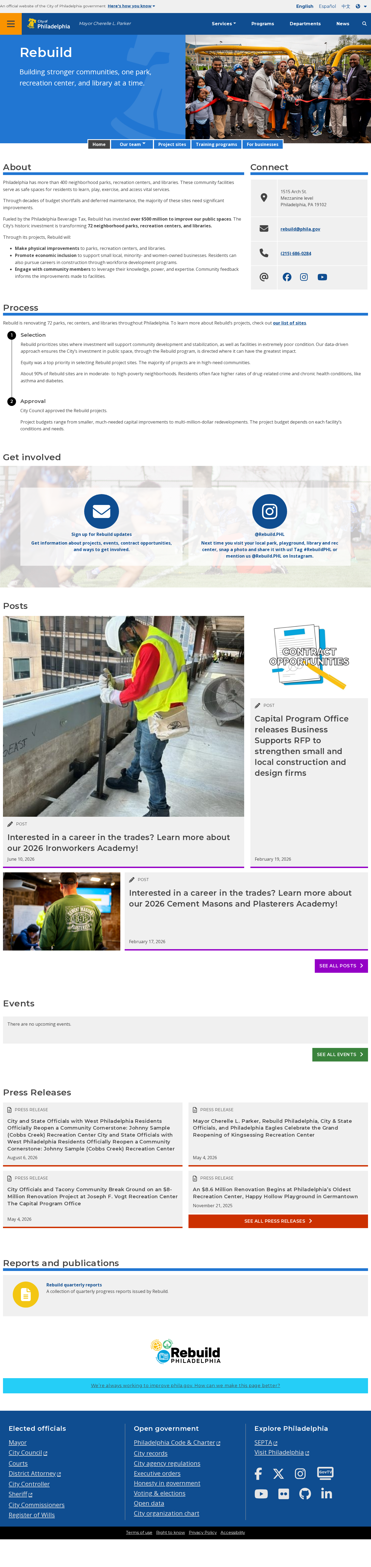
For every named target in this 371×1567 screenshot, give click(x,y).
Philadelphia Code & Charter (174, 1442)
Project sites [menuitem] (172, 144)
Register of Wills (32, 1515)
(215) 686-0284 (296, 253)
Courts (18, 1463)
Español (327, 6)
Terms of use (139, 1532)
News (343, 23)
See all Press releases (275, 1221)
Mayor (18, 1442)
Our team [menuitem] (130, 144)
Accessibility (233, 1532)
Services (222, 23)
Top (359, 1485)
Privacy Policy (203, 1532)
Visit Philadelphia (279, 1452)
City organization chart (166, 1513)
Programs (262, 23)
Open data (149, 1503)
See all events (337, 1054)
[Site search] (364, 23)
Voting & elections (160, 1493)
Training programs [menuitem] (216, 144)
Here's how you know (130, 6)
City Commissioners (37, 1505)
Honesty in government (167, 1483)
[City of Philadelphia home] (50, 24)
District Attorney (32, 1473)
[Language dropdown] (362, 6)
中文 (346, 6)
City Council (25, 1452)
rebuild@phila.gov (300, 229)
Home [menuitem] (99, 144)
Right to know (170, 1532)
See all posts (338, 965)
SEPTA (263, 1442)
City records (151, 1453)
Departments (305, 23)
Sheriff (18, 1494)
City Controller (29, 1484)
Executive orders (157, 1473)
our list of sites (289, 323)
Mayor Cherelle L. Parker (105, 23)
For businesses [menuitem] (262, 144)
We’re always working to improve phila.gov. (185, 1385)
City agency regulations (167, 1463)
